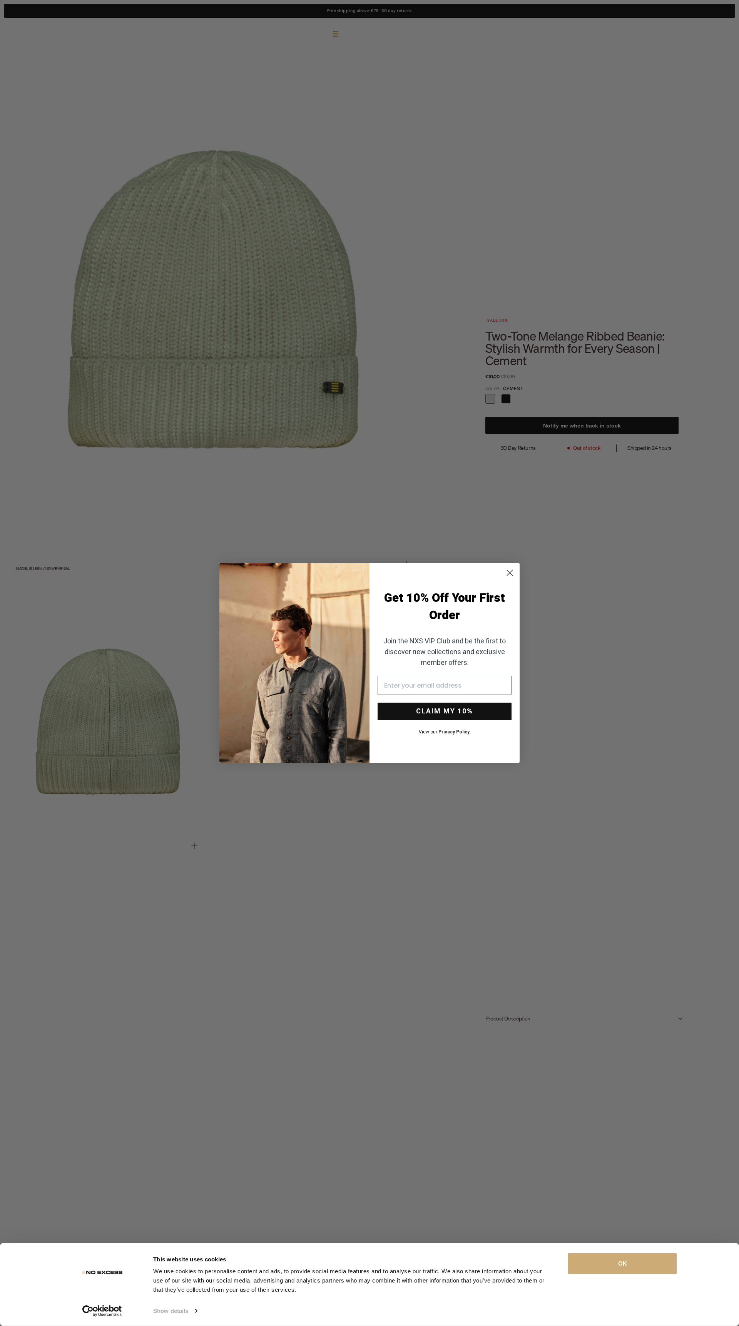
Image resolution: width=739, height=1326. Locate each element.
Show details (170, 1311)
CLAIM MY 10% (444, 711)
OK (622, 1263)
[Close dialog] (510, 572)
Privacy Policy (454, 731)
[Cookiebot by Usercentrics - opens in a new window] (102, 1311)
